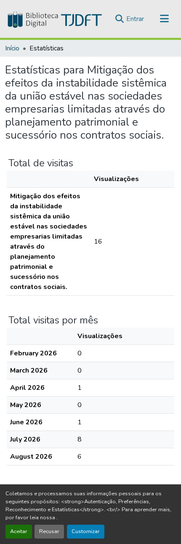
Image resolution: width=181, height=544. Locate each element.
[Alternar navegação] (164, 19)
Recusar (49, 531)
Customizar (86, 531)
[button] (54, 18)
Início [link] (12, 48)
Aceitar (18, 531)
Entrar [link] (135, 19)
